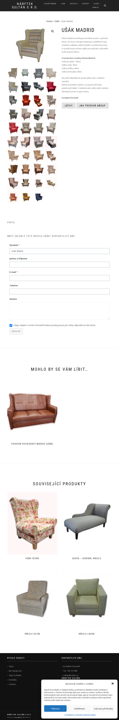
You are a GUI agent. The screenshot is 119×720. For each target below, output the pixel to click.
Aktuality (73, 4)
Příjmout (55, 708)
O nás (63, 4)
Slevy (11, 666)
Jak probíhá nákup (92, 105)
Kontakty (85, 4)
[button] (113, 684)
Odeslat (16, 331)
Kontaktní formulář (70, 97)
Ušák (56, 21)
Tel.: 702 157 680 (70, 670)
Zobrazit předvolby (103, 708)
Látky (69, 105)
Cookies (12, 684)
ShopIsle (10, 717)
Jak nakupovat (15, 670)
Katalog (95, 7)
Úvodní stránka (50, 4)
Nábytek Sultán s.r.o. (25, 5)
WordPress (26, 717)
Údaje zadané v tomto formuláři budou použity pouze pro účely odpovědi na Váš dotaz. (54, 325)
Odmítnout (79, 708)
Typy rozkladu (15, 675)
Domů (49, 21)
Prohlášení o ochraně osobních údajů (80, 714)
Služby (96, 4)
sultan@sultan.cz (70, 675)
